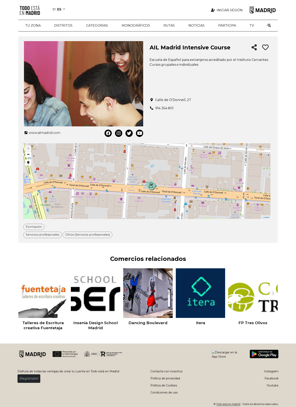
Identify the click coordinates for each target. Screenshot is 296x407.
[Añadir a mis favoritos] (265, 47)
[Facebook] (108, 133)
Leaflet (266, 217)
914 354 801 (164, 108)
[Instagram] (118, 133)
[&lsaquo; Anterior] (22, 293)
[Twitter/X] (129, 133)
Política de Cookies (163, 385)
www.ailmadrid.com (44, 133)
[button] (64, 26)
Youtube (272, 385)
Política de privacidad (165, 378)
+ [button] (28, 148)
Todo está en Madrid (228, 404)
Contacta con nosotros (166, 371)
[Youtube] (139, 133)
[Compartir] (254, 47)
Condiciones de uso (164, 392)
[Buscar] (269, 26)
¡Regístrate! (28, 378)
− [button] (28, 154)
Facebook (271, 378)
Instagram (271, 371)
